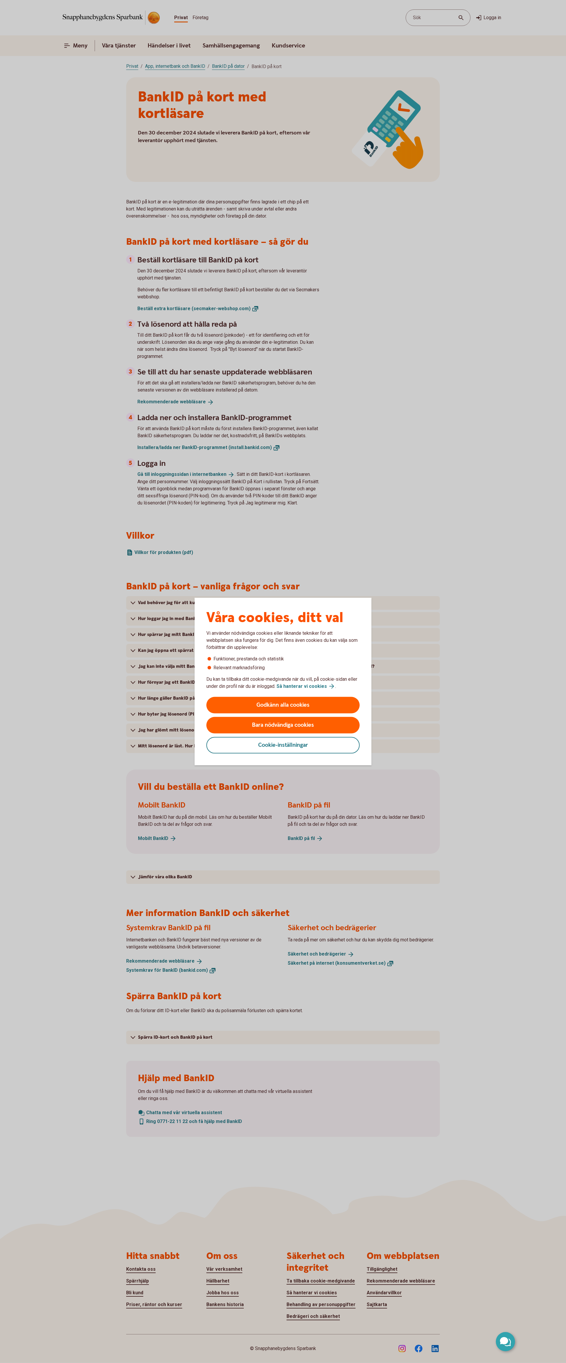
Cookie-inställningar (283, 745)
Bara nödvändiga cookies (283, 725)
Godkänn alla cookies (283, 705)
